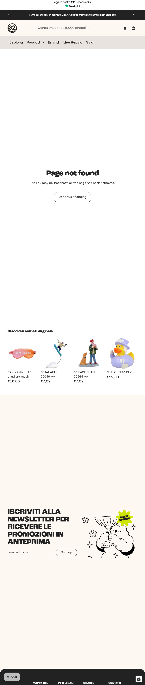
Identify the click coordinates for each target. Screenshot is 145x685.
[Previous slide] (9, 15)
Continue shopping (72, 197)
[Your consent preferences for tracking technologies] (139, 679)
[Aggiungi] (32, 363)
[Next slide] (133, 15)
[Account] (125, 28)
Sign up (66, 552)
